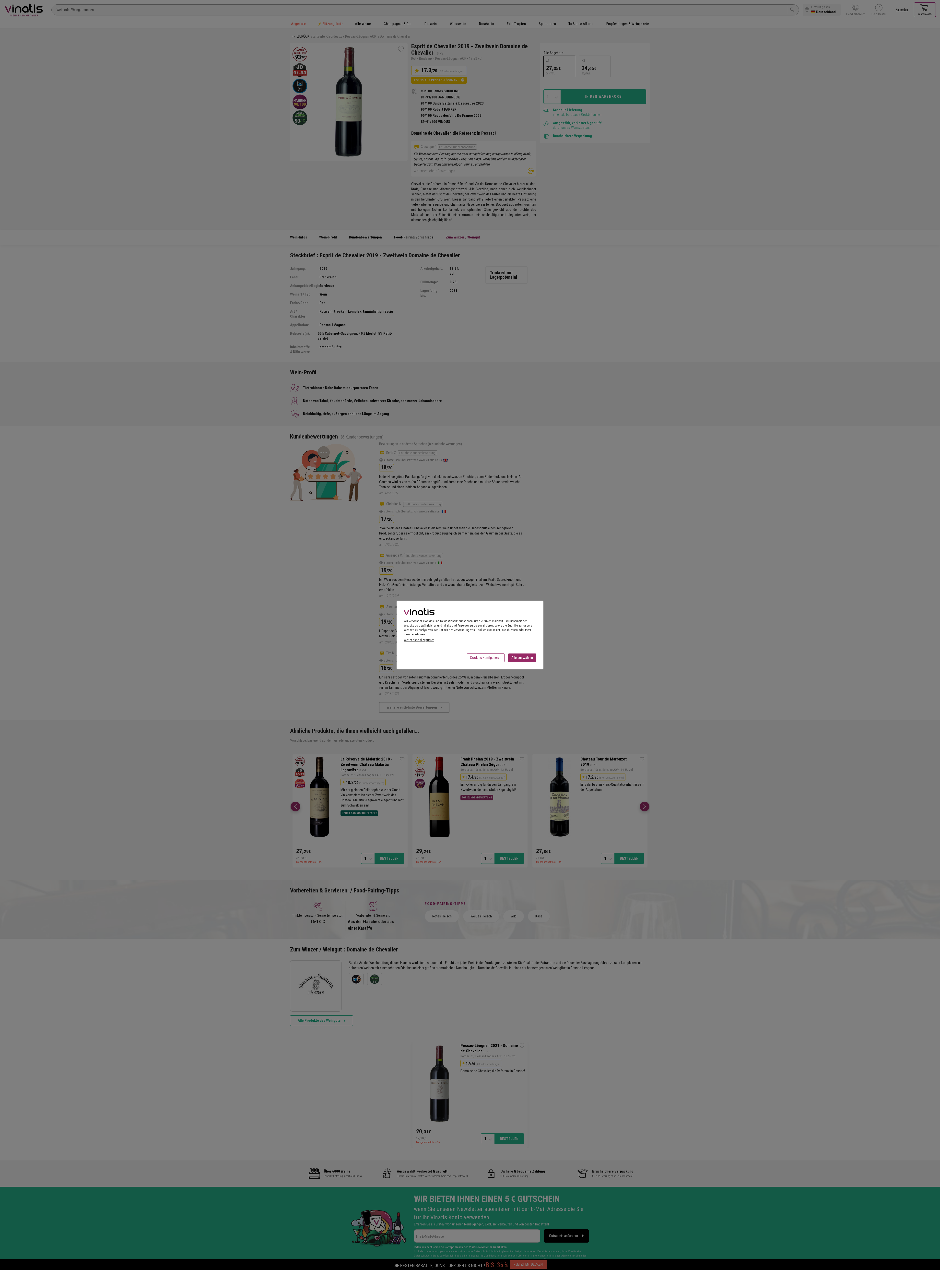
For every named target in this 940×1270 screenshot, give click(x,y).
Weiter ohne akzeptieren (419, 640)
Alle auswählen (522, 657)
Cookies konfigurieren (485, 657)
